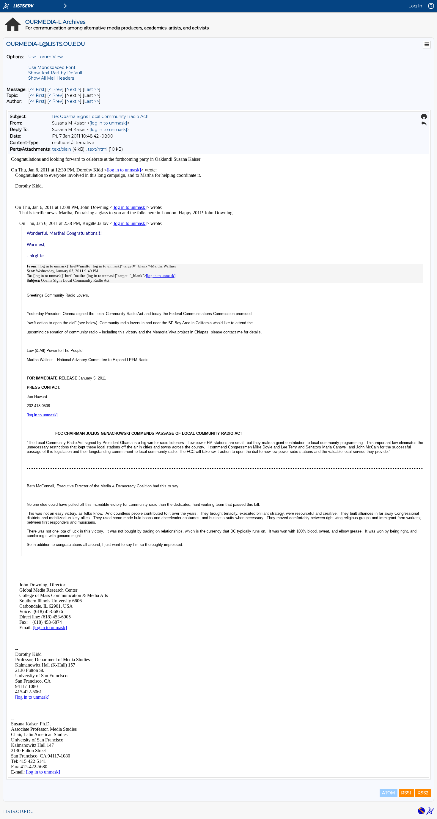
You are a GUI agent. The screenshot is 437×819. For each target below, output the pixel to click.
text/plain (61, 149)
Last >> (91, 89)
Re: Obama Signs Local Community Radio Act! (100, 116)
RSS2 (422, 793)
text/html (97, 149)
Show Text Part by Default (55, 72)
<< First (37, 89)
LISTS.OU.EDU (18, 811)
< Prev (55, 89)
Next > (73, 89)
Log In (415, 6)
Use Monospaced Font (52, 67)
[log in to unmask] (108, 123)
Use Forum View (45, 56)
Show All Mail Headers (51, 78)
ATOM (388, 793)
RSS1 (406, 793)
